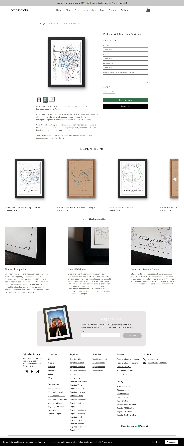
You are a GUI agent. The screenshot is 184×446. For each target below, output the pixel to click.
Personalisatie (108, 63)
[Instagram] (25, 371)
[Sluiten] (180, 442)
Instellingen (156, 442)
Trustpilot (122, 3)
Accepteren (171, 442)
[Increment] (112, 91)
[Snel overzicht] (30, 179)
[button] (69, 10)
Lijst (105, 54)
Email (83, 331)
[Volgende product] (174, 179)
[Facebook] (31, 371)
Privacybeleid (107, 442)
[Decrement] (105, 91)
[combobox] (125, 49)
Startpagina (41, 23)
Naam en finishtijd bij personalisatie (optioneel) (119, 72)
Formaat (106, 45)
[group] (92, 183)
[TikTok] (38, 371)
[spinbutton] (109, 91)
